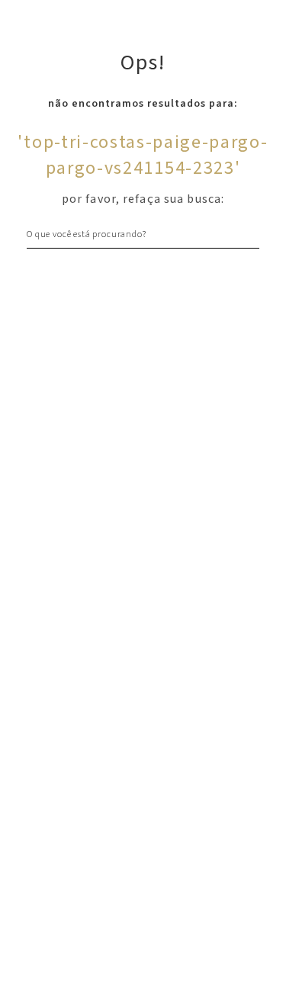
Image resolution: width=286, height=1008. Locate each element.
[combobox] (143, 234)
